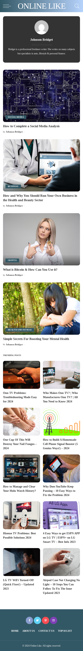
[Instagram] (53, 620)
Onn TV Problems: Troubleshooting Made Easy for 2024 (20, 397)
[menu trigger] (8, 6)
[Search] (76, 6)
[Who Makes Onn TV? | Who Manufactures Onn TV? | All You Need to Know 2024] (61, 375)
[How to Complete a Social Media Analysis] (41, 96)
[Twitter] (37, 620)
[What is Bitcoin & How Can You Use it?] (41, 239)
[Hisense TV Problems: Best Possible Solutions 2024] (21, 515)
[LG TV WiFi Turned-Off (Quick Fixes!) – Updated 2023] (21, 562)
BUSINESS (13, 186)
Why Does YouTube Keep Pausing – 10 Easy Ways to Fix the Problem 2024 (59, 491)
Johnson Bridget (14, 132)
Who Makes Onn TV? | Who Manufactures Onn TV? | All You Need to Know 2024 (60, 397)
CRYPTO (12, 260)
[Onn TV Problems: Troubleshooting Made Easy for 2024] (21, 375)
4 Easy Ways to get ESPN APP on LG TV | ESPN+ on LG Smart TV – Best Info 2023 (61, 537)
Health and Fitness (20, 330)
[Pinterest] (45, 620)
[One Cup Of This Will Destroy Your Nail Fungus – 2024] (21, 422)
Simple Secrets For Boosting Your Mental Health (36, 339)
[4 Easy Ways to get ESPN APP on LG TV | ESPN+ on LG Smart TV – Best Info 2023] (61, 515)
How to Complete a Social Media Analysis (31, 126)
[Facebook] (29, 620)
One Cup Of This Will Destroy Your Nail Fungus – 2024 (20, 444)
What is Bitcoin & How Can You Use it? (30, 269)
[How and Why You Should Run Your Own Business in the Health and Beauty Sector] (41, 165)
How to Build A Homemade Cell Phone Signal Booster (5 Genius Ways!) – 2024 (60, 444)
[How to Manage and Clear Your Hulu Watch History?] (21, 468)
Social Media (16, 117)
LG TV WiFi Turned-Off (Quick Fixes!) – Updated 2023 (18, 584)
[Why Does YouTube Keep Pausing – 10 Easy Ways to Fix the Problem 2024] (61, 468)
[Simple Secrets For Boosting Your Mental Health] (41, 308)
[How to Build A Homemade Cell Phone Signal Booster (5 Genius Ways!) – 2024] (61, 422)
